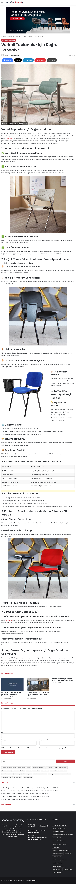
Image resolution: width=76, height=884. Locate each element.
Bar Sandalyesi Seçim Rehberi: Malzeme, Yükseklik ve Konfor (21, 799)
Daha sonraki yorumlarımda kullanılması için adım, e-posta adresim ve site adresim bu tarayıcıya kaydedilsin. (35, 748)
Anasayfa (5, 36)
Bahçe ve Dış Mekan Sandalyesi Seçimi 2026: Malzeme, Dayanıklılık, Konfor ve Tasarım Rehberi (31, 791)
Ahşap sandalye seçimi (24, 767)
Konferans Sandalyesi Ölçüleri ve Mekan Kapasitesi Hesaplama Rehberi (38, 694)
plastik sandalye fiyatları (40, 774)
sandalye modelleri (65, 774)
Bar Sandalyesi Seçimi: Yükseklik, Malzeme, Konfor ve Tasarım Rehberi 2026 (25, 793)
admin (6, 55)
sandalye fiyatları (53, 774)
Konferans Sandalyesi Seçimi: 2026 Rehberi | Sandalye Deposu (63, 679)
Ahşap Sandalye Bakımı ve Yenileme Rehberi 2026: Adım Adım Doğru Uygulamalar (27, 796)
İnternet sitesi (43, 740)
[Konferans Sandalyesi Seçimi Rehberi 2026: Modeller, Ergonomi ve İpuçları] (12, 684)
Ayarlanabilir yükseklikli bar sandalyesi (57, 767)
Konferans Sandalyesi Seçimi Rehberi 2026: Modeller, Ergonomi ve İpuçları (11, 694)
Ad (2, 732)
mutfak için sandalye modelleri (58, 770)
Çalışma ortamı (17, 777)
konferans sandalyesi (15, 36)
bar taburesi (45, 770)
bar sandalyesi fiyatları (18, 770)
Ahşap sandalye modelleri (9, 767)
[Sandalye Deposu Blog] (14, 2)
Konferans (9, 138)
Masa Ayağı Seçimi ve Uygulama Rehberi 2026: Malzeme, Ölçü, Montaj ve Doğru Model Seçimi (31, 788)
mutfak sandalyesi (7, 774)
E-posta (4, 740)
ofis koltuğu (17, 774)
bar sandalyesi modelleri (33, 770)
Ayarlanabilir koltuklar (38, 767)
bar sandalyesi (6, 770)
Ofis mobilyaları (27, 774)
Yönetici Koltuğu (6, 777)
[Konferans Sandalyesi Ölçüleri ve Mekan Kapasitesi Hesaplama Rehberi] (38, 684)
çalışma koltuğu (28, 777)
